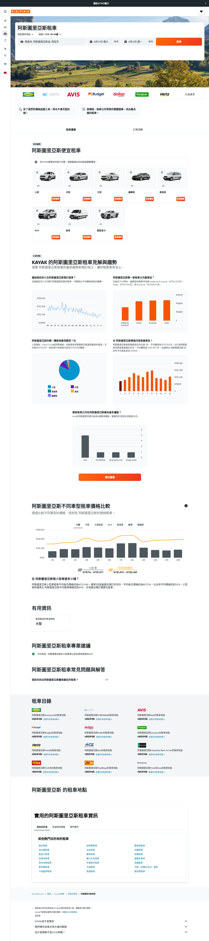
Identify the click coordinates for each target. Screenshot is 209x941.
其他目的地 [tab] (42, 827)
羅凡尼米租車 (92, 858)
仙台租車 (90, 849)
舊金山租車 (44, 854)
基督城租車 (139, 845)
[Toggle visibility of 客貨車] (52, 391)
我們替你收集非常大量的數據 (51, 926)
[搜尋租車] (5, 34)
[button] (205, 3)
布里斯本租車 (92, 862)
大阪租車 (90, 867)
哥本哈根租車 (45, 862)
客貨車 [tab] (120, 524)
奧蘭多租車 (139, 858)
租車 (49, 894)
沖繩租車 (138, 849)
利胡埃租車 (44, 858)
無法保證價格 (71, 912)
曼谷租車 (43, 845)
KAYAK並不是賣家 (44, 921)
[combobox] (26, 34)
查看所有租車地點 (50, 719)
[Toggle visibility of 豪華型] (52, 395)
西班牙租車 (72, 894)
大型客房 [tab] (98, 524)
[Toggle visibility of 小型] (51, 387)
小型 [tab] (78, 524)
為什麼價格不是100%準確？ (50, 932)
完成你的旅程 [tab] (58, 827)
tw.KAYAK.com (38, 894)
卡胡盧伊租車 (45, 871)
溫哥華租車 (91, 845)
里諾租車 (90, 871)
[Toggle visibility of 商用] (74, 391)
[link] (110, 477)
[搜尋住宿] (5, 27)
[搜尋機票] (5, 21)
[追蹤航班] (5, 55)
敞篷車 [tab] (140, 524)
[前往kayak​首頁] (20, 11)
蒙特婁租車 (44, 867)
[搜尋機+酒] (5, 40)
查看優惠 (56, 199)
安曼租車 (138, 854)
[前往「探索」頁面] (5, 49)
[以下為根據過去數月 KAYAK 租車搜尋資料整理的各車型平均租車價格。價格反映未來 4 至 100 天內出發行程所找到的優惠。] (186, 506)
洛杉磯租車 (44, 849)
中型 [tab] (87, 524)
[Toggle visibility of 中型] (74, 387)
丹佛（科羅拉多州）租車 (146, 867)
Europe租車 (59, 894)
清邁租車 (138, 862)
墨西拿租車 (139, 871)
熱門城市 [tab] (74, 827)
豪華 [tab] (130, 524)
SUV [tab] (110, 524)
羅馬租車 (90, 854)
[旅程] (5, 64)
